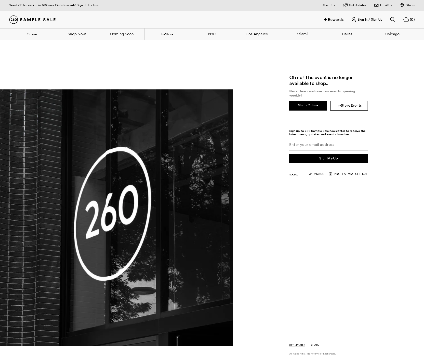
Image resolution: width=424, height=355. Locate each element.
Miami (302, 33)
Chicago (392, 33)
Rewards (336, 20)
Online (32, 34)
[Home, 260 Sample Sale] (32, 19)
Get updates (297, 345)
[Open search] (393, 20)
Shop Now (77, 33)
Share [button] (315, 345)
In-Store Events (349, 105)
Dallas (347, 33)
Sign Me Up (328, 158)
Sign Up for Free (87, 5)
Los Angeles (257, 33)
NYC (212, 33)
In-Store (167, 34)
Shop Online (308, 105)
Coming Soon (122, 33)
